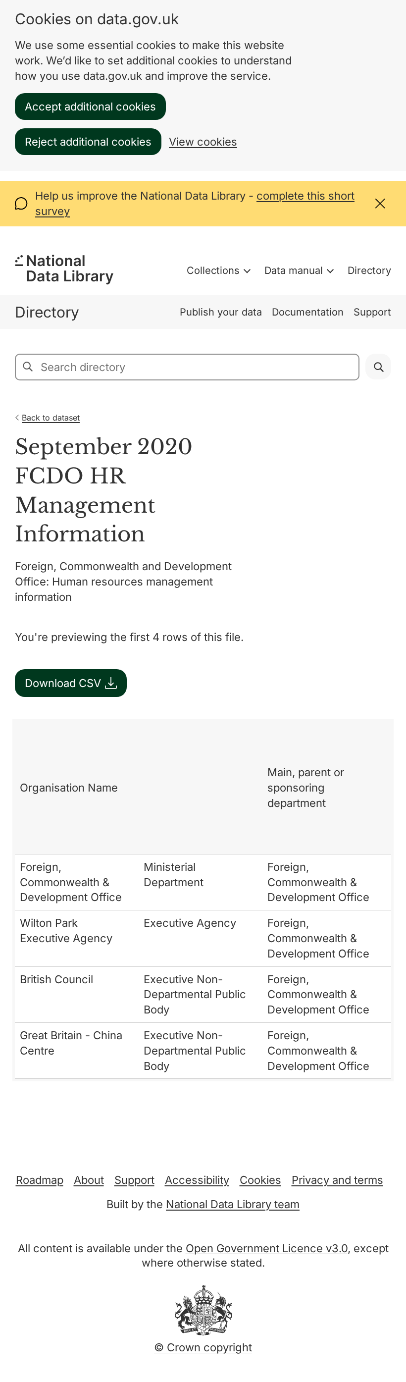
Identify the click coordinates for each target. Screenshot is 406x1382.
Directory (369, 270)
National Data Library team (233, 1204)
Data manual (293, 270)
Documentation (308, 312)
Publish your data (221, 312)
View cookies (203, 141)
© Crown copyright (203, 1347)
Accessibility (197, 1179)
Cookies (260, 1179)
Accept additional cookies (90, 106)
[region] (203, 900)
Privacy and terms (337, 1179)
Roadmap (39, 1179)
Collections (213, 270)
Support (372, 312)
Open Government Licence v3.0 (267, 1248)
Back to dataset (51, 418)
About (89, 1179)
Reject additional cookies (88, 141)
